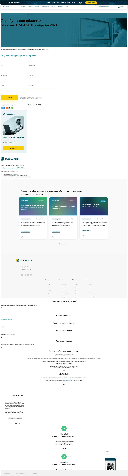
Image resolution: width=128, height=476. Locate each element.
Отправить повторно (15, 418)
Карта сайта (91, 300)
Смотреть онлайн (25, 232)
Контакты (91, 284)
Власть (76, 293)
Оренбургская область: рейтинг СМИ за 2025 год (13, 167)
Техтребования (34, 473)
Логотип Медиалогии (93, 296)
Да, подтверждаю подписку (64, 354)
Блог (67, 6)
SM (49, 284)
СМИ (76, 284)
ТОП (49, 293)
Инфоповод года (45, 6)
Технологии (91, 293)
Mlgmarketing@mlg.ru (68, 380)
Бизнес (76, 290)
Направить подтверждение (64, 363)
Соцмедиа (77, 287)
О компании (60, 6)
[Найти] (90, 7)
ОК (1, 307)
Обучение (30, 6)
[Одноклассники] (7, 108)
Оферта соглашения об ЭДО (21, 473)
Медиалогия (15, 174)
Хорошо (64, 448)
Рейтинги (37, 6)
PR (48, 287)
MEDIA (49, 290)
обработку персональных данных (35, 97)
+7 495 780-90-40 (24, 266)
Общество (77, 296)
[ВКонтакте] (4, 108)
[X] (9, 108)
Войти (121, 6)
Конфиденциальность (7, 473)
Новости (90, 290)
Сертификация (65, 287)
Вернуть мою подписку (7, 319)
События (53, 6)
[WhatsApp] (12, 108)
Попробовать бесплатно (104, 6)
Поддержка (64, 296)
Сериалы (77, 300)
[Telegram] (2, 108)
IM (48, 296)
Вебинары (64, 284)
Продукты (23, 6)
